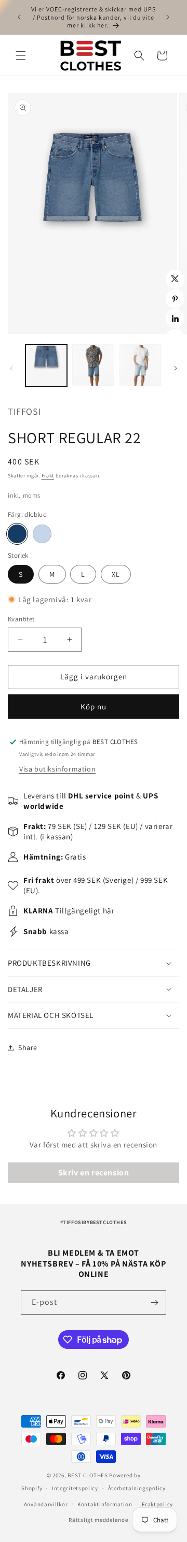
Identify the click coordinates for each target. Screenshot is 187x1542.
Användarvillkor (46, 1504)
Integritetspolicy (75, 1488)
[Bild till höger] (175, 368)
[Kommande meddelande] (167, 17)
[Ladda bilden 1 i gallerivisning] (46, 365)
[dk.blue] (17, 534)
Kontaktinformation (104, 1504)
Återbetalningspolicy (137, 1488)
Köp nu (93, 706)
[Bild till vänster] (11, 368)
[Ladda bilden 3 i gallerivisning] (140, 365)
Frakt (48, 475)
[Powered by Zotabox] (175, 338)
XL (116, 574)
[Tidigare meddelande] (19, 17)
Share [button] (27, 1047)
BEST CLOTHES (88, 1475)
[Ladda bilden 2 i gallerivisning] (93, 365)
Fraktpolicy (157, 1504)
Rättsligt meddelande (98, 1519)
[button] (20, 55)
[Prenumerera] (154, 1302)
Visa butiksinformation (57, 769)
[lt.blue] (42, 534)
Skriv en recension (93, 1172)
